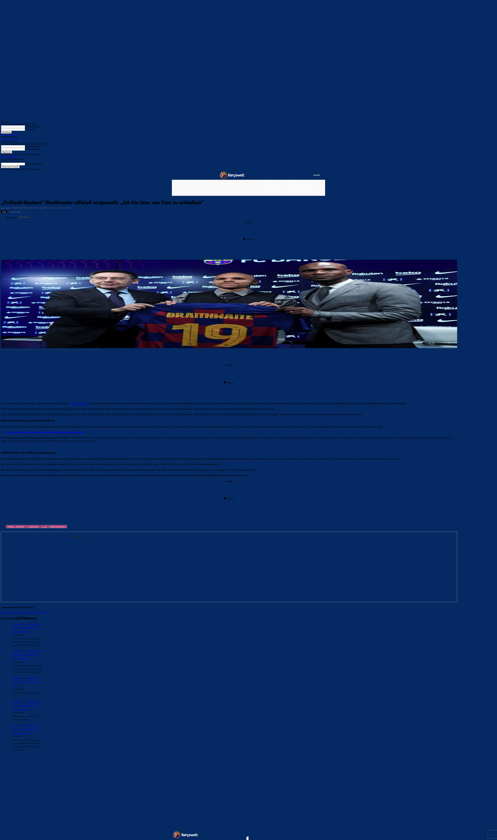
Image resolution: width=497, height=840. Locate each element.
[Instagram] (300, 175)
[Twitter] (306, 175)
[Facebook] (295, 175)
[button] (321, 193)
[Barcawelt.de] (232, 175)
